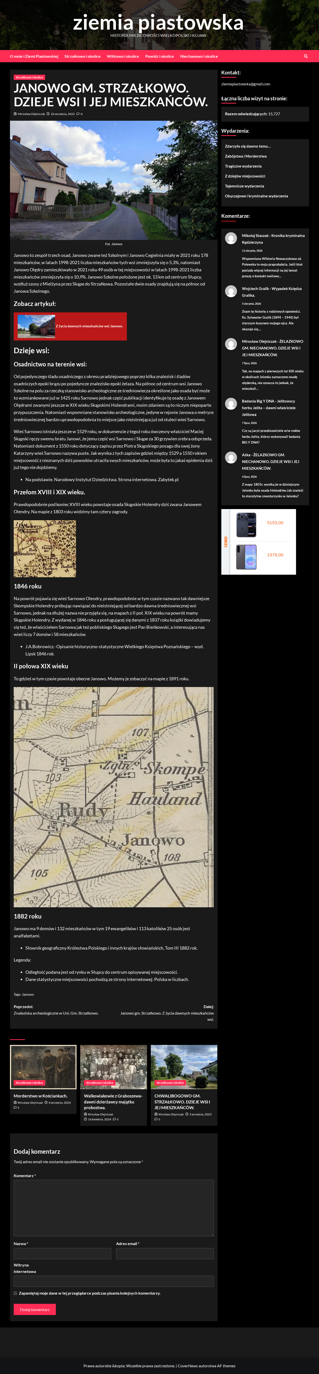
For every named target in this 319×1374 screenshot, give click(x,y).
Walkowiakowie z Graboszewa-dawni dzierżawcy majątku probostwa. (113, 1101)
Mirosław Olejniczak (31, 114)
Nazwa (21, 1243)
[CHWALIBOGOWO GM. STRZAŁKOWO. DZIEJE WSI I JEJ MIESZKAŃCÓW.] (184, 1067)
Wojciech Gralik (255, 288)
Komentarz (25, 1175)
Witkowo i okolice (123, 56)
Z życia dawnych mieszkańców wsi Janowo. (89, 326)
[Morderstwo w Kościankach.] (43, 1067)
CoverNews (188, 1365)
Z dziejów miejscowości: (245, 176)
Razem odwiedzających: (246, 113)
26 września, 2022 (63, 114)
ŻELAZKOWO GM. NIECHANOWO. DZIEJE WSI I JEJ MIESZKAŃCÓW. (272, 348)
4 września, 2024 (60, 1102)
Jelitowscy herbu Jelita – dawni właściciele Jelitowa (269, 408)
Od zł (274, 522)
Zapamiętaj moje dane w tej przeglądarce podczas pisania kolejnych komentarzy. (90, 1293)
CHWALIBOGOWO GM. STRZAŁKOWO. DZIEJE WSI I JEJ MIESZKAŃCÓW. (182, 1101)
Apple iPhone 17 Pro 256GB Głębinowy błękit (276, 517)
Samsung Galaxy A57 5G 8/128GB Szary (276, 549)
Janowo (28, 994)
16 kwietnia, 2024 (99, 1119)
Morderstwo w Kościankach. (41, 1095)
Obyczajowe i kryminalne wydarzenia (256, 196)
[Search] (306, 56)
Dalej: (167, 1013)
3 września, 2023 (200, 1114)
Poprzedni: (56, 1009)
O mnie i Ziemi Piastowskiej (34, 56)
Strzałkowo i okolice (83, 56)
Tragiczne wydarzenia (243, 166)
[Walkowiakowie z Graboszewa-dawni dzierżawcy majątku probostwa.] (113, 1067)
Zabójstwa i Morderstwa (246, 156)
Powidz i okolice (159, 56)
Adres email (127, 1243)
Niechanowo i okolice (199, 56)
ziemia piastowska (158, 21)
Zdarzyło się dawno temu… (248, 146)
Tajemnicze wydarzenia (244, 186)
